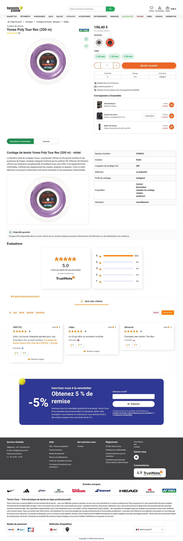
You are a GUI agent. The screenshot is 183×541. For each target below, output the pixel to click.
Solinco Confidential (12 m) (114, 117)
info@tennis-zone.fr (20, 450)
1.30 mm (128, 56)
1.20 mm (100, 56)
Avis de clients (66, 270)
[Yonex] (84, 30)
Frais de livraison (55, 450)
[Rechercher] (110, 8)
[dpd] (53, 530)
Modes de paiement (56, 454)
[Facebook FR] (136, 457)
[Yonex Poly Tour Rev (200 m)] (99, 43)
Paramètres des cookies (136, 444)
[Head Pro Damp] (99, 105)
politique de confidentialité (123, 415)
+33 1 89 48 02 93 (24, 2)
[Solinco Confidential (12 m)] (99, 116)
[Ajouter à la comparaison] (86, 46)
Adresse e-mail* (120, 391)
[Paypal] (21, 530)
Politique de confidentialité (116, 450)
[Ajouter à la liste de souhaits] (86, 39)
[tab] (20, 141)
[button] (11, 296)
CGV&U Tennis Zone (113, 446)
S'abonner (135, 404)
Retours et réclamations (58, 457)
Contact (80, 446)
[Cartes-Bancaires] (31, 530)
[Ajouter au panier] (171, 104)
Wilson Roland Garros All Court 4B (117, 128)
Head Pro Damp (110, 106)
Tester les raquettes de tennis (60, 461)
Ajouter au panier (149, 65)
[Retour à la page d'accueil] (15, 9)
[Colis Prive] (67, 530)
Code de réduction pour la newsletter (139, 413)
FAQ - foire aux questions (58, 446)
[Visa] (11, 530)
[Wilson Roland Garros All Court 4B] (99, 127)
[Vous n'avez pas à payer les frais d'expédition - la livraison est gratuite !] (112, 86)
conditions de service (120, 413)
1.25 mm (114, 56)
